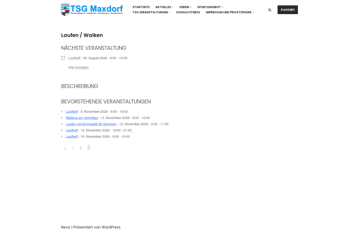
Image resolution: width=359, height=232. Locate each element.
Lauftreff (74, 57)
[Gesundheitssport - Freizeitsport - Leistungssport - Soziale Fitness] (93, 10)
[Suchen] (269, 9)
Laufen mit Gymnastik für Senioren (91, 124)
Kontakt (288, 9)
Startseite (141, 7)
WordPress (111, 227)
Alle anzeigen (78, 67)
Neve (65, 227)
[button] (172, 7)
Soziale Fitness (188, 12)
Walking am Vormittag (82, 117)
